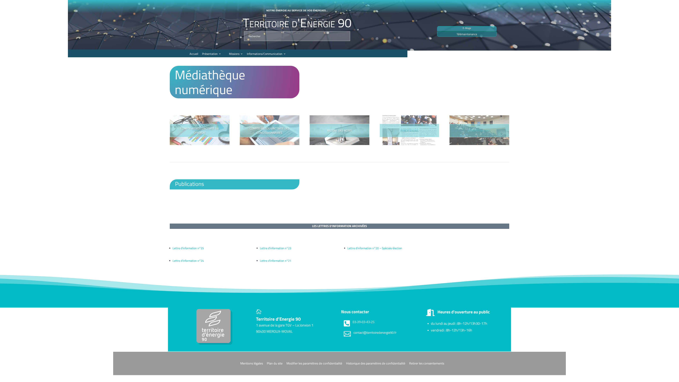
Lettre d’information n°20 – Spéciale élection (374, 248)
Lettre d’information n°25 (188, 248)
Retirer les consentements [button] (426, 364)
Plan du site (275, 364)
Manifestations (479, 130)
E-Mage (467, 28)
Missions (234, 54)
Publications (409, 130)
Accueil (194, 54)
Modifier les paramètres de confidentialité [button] (314, 364)
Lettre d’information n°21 (275, 261)
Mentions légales (251, 364)
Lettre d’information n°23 (275, 248)
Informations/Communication (264, 54)
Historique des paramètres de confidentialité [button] (375, 364)
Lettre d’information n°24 (188, 261)
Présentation (210, 54)
